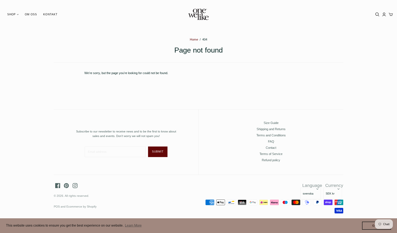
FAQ (271, 141)
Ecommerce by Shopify (81, 206)
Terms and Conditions (271, 135)
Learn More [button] (133, 225)
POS (57, 206)
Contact (271, 147)
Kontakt (50, 14)
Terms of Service (270, 154)
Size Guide (271, 123)
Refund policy (271, 160)
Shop (11, 14)
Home (194, 39)
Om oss (31, 14)
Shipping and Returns (271, 129)
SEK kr (330, 193)
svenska (308, 193)
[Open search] (377, 14)
